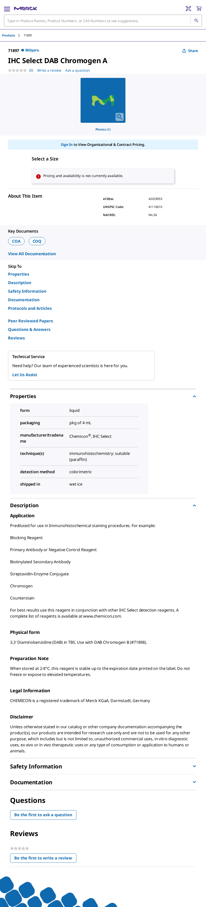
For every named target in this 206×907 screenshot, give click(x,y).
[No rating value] (18, 70)
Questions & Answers (29, 329)
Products (8, 35)
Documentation (23, 300)
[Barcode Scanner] (188, 9)
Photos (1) (103, 129)
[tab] (13, 35)
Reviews (16, 338)
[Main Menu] (7, 8)
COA (16, 241)
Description (19, 282)
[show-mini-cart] (198, 8)
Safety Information (27, 291)
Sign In (67, 144)
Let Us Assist (24, 374)
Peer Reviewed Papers (30, 321)
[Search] (196, 21)
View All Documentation (32, 253)
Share (193, 50)
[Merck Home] (25, 9)
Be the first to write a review (45, 859)
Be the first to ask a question (43, 814)
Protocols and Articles (30, 308)
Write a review (49, 70)
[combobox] (103, 20)
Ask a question (77, 70)
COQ (37, 241)
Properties (18, 274)
